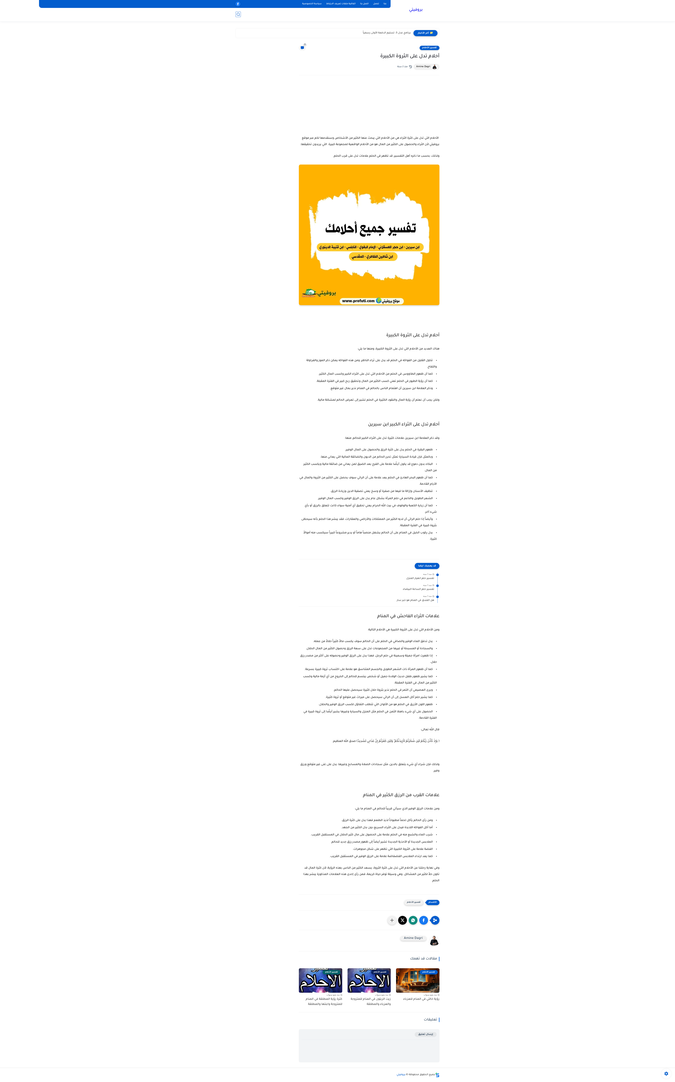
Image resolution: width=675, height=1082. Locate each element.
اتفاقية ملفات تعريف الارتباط (341, 4)
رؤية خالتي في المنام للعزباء (421, 999)
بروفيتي (416, 10)
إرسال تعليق (425, 1034)
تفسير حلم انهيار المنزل (420, 578)
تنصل (376, 4)
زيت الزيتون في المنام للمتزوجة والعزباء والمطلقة (371, 1002)
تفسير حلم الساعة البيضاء (418, 589)
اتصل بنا (364, 4)
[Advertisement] (369, 108)
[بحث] (238, 14)
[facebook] (238, 4)
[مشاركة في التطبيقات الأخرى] (392, 920)
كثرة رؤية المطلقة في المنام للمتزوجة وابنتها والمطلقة (324, 1002)
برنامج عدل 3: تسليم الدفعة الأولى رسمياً (387, 33)
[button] (423, 920)
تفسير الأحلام (429, 48)
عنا (385, 4)
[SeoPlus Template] (437, 1075)
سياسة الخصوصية (312, 4)
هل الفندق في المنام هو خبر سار (415, 600)
